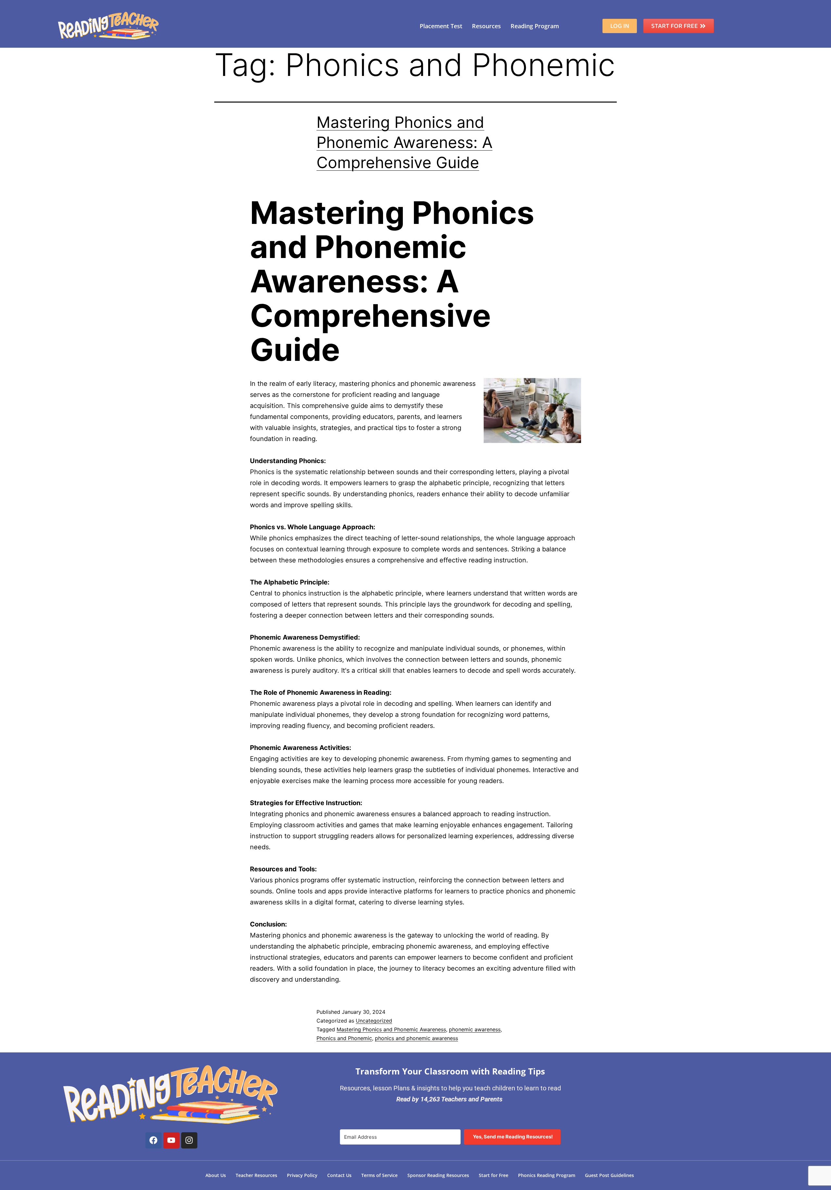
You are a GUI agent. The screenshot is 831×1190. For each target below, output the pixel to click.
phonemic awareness (475, 1029)
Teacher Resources (256, 1175)
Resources (486, 26)
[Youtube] (171, 1140)
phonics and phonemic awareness (416, 1038)
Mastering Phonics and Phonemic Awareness (391, 1029)
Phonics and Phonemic (344, 1038)
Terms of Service (379, 1175)
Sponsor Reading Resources (438, 1175)
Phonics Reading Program (546, 1175)
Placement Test (441, 26)
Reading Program (535, 26)
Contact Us (339, 1175)
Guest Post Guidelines (609, 1175)
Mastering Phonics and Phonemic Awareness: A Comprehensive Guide (404, 142)
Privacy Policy (302, 1175)
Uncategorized (374, 1020)
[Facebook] (153, 1140)
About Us (215, 1175)
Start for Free (493, 1175)
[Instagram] (189, 1140)
